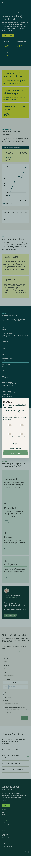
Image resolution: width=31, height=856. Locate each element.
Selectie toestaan (15, 448)
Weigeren (15, 444)
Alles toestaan (15, 453)
